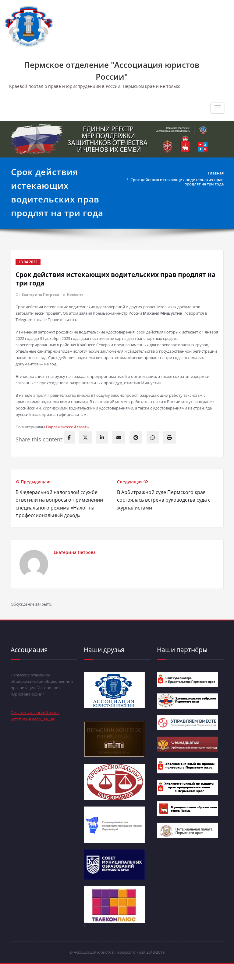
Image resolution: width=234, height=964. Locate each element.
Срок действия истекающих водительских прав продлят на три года (177, 182)
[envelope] (118, 437)
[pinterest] (135, 437)
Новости (75, 294)
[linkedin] (102, 437)
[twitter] (85, 437)
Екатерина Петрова (40, 294)
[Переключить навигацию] (217, 108)
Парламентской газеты (68, 427)
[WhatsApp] (153, 437)
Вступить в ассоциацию (33, 719)
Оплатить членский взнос (35, 712)
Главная (216, 173)
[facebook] (69, 437)
